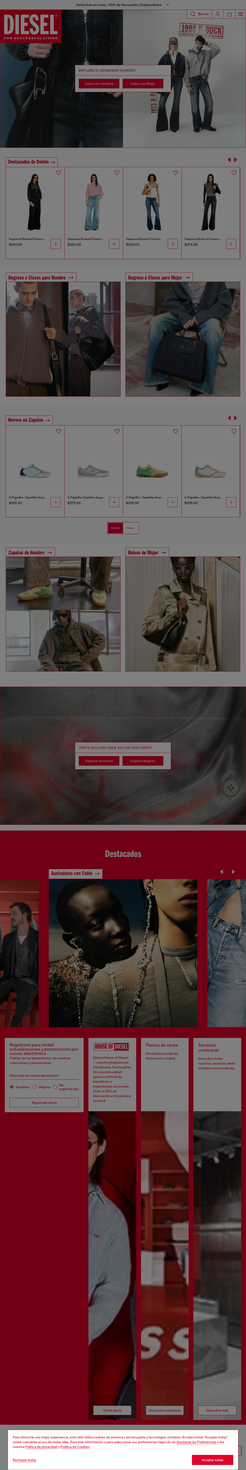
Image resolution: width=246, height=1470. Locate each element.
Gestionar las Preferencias (196, 1442)
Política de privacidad (41, 1447)
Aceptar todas (212, 1460)
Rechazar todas (24, 1460)
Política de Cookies (75, 1447)
